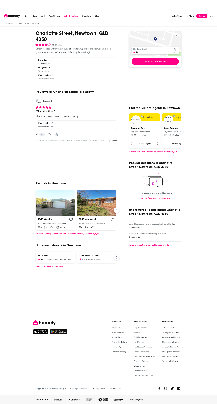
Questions (86, 16)
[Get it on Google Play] (58, 331)
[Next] (117, 210)
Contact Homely (119, 351)
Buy (27, 16)
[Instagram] (165, 388)
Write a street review (155, 61)
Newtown (35, 23)
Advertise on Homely (171, 337)
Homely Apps (117, 346)
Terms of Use (115, 388)
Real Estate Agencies (143, 346)
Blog (97, 16)
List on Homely (168, 327)
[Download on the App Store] (41, 331)
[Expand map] (177, 35)
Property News (140, 370)
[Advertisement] (108, 5)
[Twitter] (172, 388)
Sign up (202, 16)
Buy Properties (140, 327)
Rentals (137, 332)
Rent (35, 16)
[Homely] (50, 322)
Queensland (11, 23)
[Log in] (211, 16)
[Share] (56, 134)
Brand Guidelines (119, 342)
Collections (177, 16)
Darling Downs (23, 23)
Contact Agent (144, 143)
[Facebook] (159, 388)
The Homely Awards (170, 356)
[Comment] (49, 134)
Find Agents (139, 342)
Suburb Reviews (71, 16)
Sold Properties (140, 337)
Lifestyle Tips (139, 366)
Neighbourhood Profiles (144, 356)
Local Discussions (141, 351)
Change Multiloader (171, 332)
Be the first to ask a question (155, 198)
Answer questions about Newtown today (149, 244)
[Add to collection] (71, 220)
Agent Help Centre (170, 361)
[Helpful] (37, 134)
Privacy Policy (99, 388)
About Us (116, 327)
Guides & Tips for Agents (172, 346)
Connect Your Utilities (143, 375)
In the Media (117, 337)
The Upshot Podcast (171, 351)
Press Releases (118, 332)
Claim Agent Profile (170, 342)
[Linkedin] (178, 388)
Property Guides (141, 361)
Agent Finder (54, 16)
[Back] (5, 23)
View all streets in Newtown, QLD (52, 266)
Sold (43, 16)
